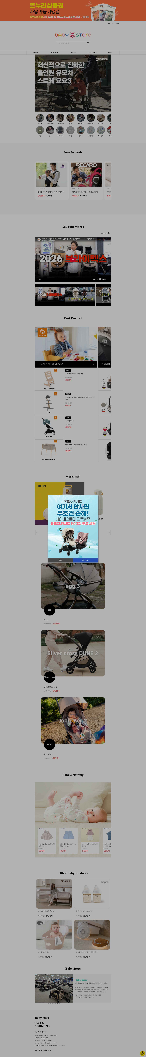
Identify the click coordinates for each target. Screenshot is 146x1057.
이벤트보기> (85, 560)
